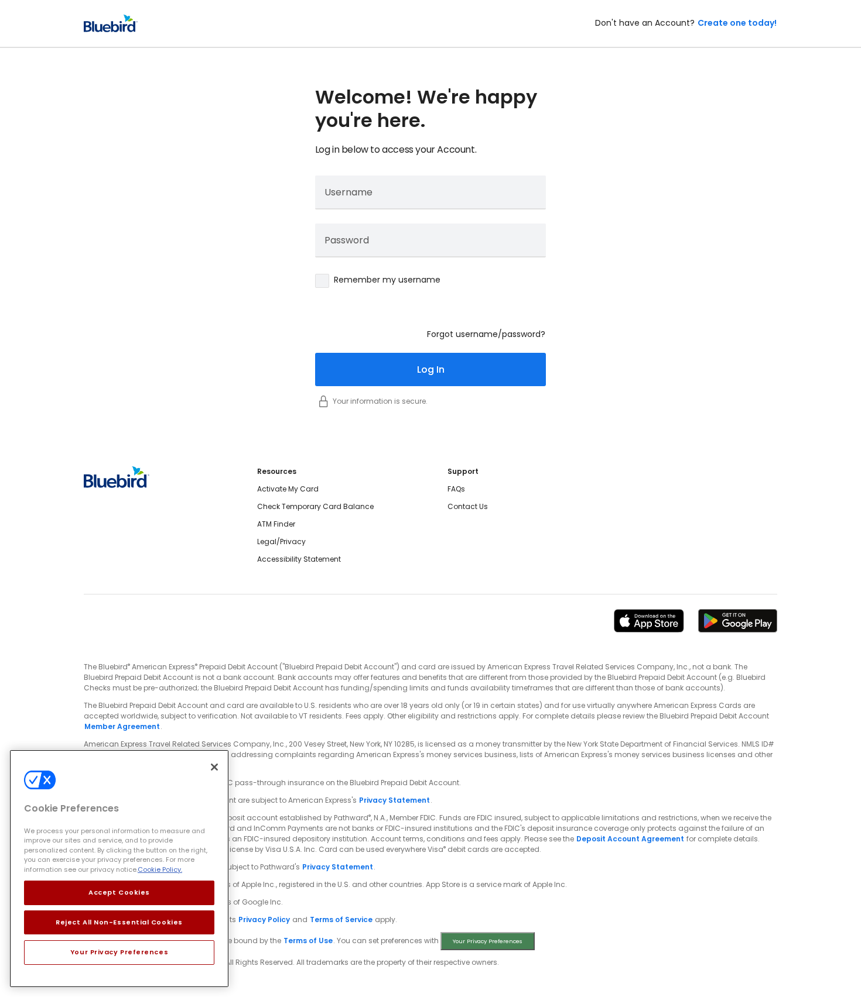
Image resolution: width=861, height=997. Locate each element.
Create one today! (737, 23)
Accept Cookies (119, 892)
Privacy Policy (264, 919)
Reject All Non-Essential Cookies (119, 922)
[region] (119, 869)
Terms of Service (341, 919)
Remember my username (387, 280)
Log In (431, 369)
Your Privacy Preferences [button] (487, 941)
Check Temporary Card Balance (315, 506)
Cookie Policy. (160, 869)
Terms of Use (308, 941)
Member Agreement (122, 726)
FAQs (456, 489)
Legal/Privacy (281, 541)
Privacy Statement (394, 800)
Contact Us (467, 506)
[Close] (214, 767)
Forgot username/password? (486, 334)
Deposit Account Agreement (630, 839)
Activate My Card (288, 489)
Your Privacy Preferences (119, 952)
